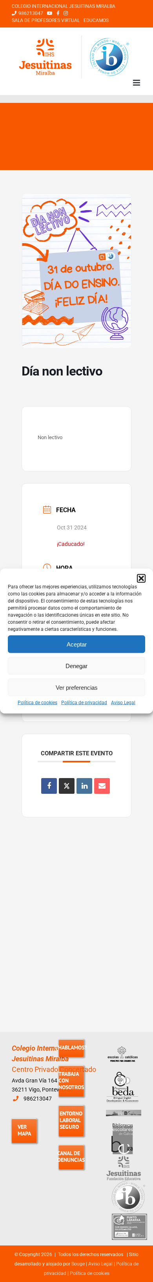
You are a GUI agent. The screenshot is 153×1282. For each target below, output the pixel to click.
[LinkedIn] (84, 786)
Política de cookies (37, 702)
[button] (141, 578)
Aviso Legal (123, 702)
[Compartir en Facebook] (49, 786)
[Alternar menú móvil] (137, 83)
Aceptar (77, 644)
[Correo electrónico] (102, 786)
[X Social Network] (67, 786)
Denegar (76, 665)
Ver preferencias (77, 687)
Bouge (78, 1264)
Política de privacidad (84, 702)
